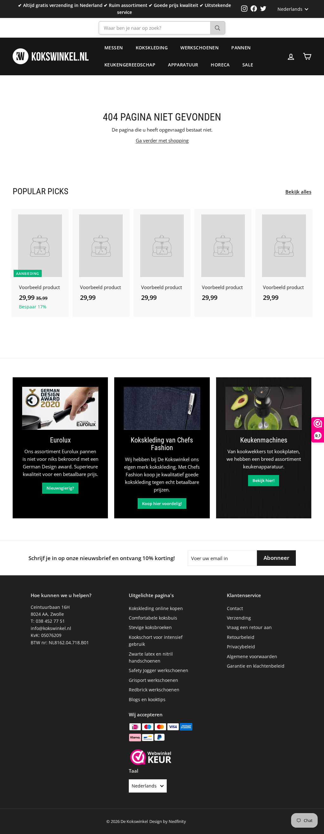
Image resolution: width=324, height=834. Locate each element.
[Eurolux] (60, 408)
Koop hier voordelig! (162, 503)
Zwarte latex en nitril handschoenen (151, 657)
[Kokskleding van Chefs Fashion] (162, 408)
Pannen (241, 48)
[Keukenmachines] (264, 408)
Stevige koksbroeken (150, 627)
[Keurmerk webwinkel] (150, 758)
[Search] (217, 28)
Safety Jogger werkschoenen (158, 670)
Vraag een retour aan (249, 627)
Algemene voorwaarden (252, 656)
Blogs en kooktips (147, 699)
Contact (235, 608)
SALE (247, 65)
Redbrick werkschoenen (154, 690)
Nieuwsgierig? (60, 488)
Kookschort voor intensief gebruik (156, 640)
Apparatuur (183, 65)
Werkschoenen (199, 48)
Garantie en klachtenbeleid (255, 666)
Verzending (239, 618)
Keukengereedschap (129, 65)
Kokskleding (152, 48)
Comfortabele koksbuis (153, 618)
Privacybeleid (241, 647)
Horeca (220, 65)
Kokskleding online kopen (156, 608)
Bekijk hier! (263, 480)
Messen (113, 48)
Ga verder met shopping (162, 140)
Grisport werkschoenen (153, 680)
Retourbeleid (240, 637)
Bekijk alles (298, 191)
